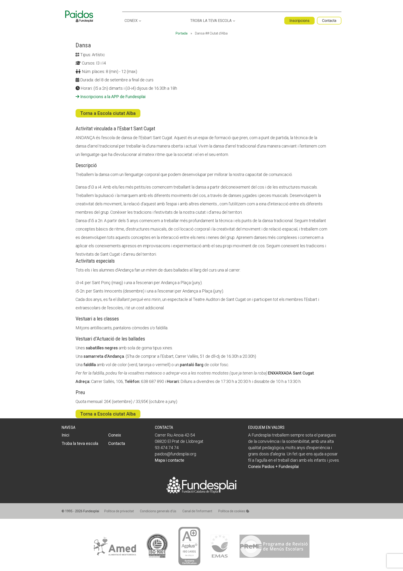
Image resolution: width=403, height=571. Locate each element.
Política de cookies (232, 511)
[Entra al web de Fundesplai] (201, 491)
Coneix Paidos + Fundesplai (273, 466)
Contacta (329, 20)
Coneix (131, 21)
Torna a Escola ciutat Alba (108, 113)
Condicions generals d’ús (158, 511)
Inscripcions (299, 20)
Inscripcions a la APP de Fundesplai (112, 96)
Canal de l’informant (197, 511)
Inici (65, 435)
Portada (182, 33)
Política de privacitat (119, 511)
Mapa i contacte (169, 460)
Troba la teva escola (211, 21)
